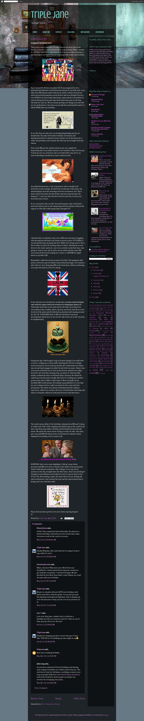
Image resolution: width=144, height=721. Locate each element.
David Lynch (92, 307)
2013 (93, 267)
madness (98, 345)
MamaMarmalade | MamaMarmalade (97, 115)
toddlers (101, 365)
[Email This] (65, 518)
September (97, 280)
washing (101, 367)
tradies (108, 365)
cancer (103, 326)
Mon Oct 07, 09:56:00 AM (46, 540)
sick (97, 363)
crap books (102, 331)
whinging (110, 367)
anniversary (93, 319)
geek (93, 341)
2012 (93, 297)
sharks (91, 363)
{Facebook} (100, 32)
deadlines (91, 332)
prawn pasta (105, 357)
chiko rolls (110, 326)
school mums (105, 361)
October (96, 273)
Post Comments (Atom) (50, 704)
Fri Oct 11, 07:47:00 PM (46, 625)
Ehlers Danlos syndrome (106, 307)
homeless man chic (97, 343)
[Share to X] (69, 518)
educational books (104, 337)
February (96, 290)
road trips (93, 361)
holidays (110, 341)
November (97, 270)
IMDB (74, 459)
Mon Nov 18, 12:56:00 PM (46, 683)
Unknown (40, 649)
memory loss (104, 347)
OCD (109, 311)
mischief (101, 351)
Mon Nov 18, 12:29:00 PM (46, 656)
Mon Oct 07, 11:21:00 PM (46, 605)
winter (107, 370)
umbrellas (92, 367)
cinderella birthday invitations (68, 675)
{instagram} (85, 32)
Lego (103, 311)
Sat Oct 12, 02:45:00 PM (46, 642)
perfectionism (93, 357)
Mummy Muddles (97, 134)
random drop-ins (104, 359)
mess (107, 349)
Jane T (39, 613)
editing (91, 337)
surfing (92, 365)
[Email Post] (61, 518)
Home (35, 32)
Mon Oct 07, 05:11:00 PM (46, 581)
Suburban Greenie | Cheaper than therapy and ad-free (100, 128)
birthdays (92, 321)
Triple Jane (50, 14)
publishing (92, 359)
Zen (108, 315)
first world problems (106, 339)
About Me (46, 32)
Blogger (106, 715)
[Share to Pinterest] (73, 518)
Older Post (79, 698)
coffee (106, 328)
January (96, 293)
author (106, 319)
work (92, 373)
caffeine (95, 326)
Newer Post (37, 698)
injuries (108, 343)
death (105, 332)
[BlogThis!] (67, 518)
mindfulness (92, 351)
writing (101, 373)
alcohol (92, 317)
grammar (101, 341)
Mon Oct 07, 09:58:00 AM (46, 557)
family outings (93, 339)
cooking (92, 331)
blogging (109, 322)
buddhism (102, 324)
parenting (105, 355)
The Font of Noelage (98, 95)
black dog (100, 321)
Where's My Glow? (97, 104)
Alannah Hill (93, 305)
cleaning (95, 328)
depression (95, 335)
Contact (59, 32)
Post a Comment (41, 688)
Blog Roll (71, 32)
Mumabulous (42, 528)
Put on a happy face (105, 228)
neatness (105, 353)
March (95, 287)
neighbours (92, 355)
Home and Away (108, 309)
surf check (106, 363)
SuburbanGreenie (43, 564)
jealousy (91, 345)
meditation (107, 345)
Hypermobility (95, 311)
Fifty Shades (95, 309)
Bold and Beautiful (104, 305)
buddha (94, 324)
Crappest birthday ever (101, 276)
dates (109, 331)
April (95, 283)
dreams (108, 335)
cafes (110, 324)
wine (95, 370)
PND (90, 313)
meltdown (92, 347)
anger (106, 317)
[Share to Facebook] (71, 518)
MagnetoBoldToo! (97, 99)
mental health (95, 349)
